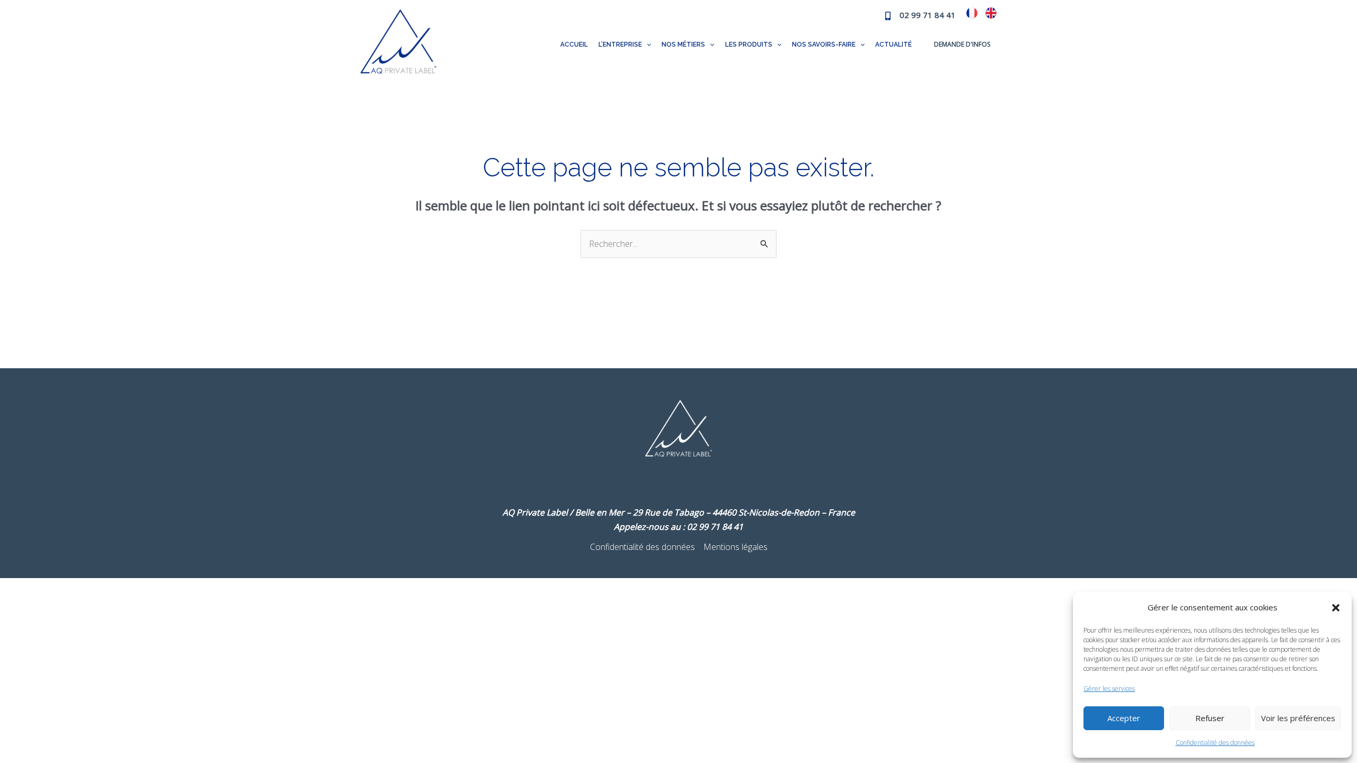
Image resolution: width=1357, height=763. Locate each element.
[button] (1335, 607)
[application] (646, 44)
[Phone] (888, 16)
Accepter (1123, 718)
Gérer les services (1109, 688)
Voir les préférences (1298, 718)
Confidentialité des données (1215, 742)
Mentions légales (735, 547)
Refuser (1209, 718)
